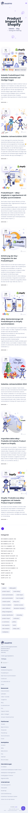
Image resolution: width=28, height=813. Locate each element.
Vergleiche (4, 699)
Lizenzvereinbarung (6, 793)
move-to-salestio (6, 605)
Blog (17, 29)
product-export (6, 591)
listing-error (16, 601)
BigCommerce (5, 727)
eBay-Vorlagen (5, 714)
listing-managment (7, 611)
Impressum (21, 810)
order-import (20, 595)
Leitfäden (3, 694)
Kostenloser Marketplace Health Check (11, 769)
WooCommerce (5, 735)
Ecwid (2, 738)
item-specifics (5, 625)
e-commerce (5, 622)
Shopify (3, 724)
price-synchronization (7, 598)
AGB (5, 810)
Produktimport (4, 673)
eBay (2, 748)
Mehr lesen (3, 102)
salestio (4, 588)
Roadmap (3, 790)
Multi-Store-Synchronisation (8, 675)
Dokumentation (5, 691)
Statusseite (4, 787)
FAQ (2, 708)
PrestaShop (4, 733)
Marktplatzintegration (6, 670)
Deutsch (5, 662)
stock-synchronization (7, 595)
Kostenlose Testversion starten (9, 796)
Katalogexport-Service (7, 775)
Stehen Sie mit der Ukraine (8, 799)
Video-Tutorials (5, 696)
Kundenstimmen (5, 705)
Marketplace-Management (8, 772)
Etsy (2, 754)
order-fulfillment (6, 608)
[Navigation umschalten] (26, 3)
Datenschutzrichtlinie (12, 810)
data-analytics (5, 628)
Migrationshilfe (5, 778)
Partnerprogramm (6, 785)
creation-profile (6, 601)
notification (16, 618)
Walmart (3, 756)
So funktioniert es (5, 681)
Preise (2, 684)
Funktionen (4, 678)
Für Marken (4, 766)
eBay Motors (4, 751)
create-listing (16, 591)
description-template (19, 608)
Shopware (3, 730)
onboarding (19, 615)
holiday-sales (16, 628)
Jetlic (16, 807)
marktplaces (5, 632)
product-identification (7, 615)
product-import (6, 618)
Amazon (3, 745)
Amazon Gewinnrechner (7, 717)
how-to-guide (19, 598)
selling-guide (13, 588)
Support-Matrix (5, 711)
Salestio (11, 29)
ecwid (14, 625)
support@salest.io (9, 656)
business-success (18, 605)
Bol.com (4, 759)
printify (14, 622)
